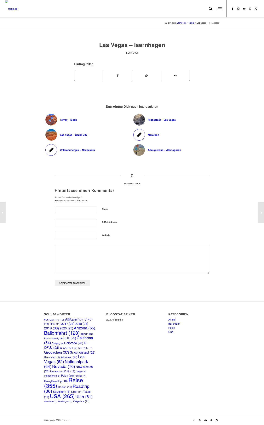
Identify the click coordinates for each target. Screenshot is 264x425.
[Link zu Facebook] (233, 8)
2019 (51, 328)
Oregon (81, 371)
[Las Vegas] (3, 212)
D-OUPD (68, 347)
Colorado (73, 343)
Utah (84, 396)
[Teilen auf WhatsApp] (88, 75)
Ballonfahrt (62, 332)
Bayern (86, 333)
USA (62, 396)
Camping (57, 343)
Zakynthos (81, 401)
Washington (65, 401)
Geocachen (56, 352)
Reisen (65, 387)
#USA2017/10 (54, 319)
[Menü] (220, 8)
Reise (171, 327)
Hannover (52, 357)
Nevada (63, 366)
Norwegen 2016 (62, 371)
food (81, 347)
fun (89, 347)
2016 (55, 324)
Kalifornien (68, 357)
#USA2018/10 (76, 319)
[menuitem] (210, 8)
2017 (67, 323)
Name (105, 209)
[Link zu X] (256, 8)
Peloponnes (52, 375)
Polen (67, 375)
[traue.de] (11, 8)
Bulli (69, 338)
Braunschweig (53, 338)
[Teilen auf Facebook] (117, 75)
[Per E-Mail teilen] (175, 75)
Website (106, 234)
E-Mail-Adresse (109, 222)
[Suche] (210, 8)
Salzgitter (61, 391)
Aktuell (172, 319)
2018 (81, 323)
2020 (66, 328)
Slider (76, 391)
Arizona (84, 328)
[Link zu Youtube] (244, 8)
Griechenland (82, 352)
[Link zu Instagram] (238, 8)
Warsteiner (50, 401)
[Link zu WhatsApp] (250, 8)
